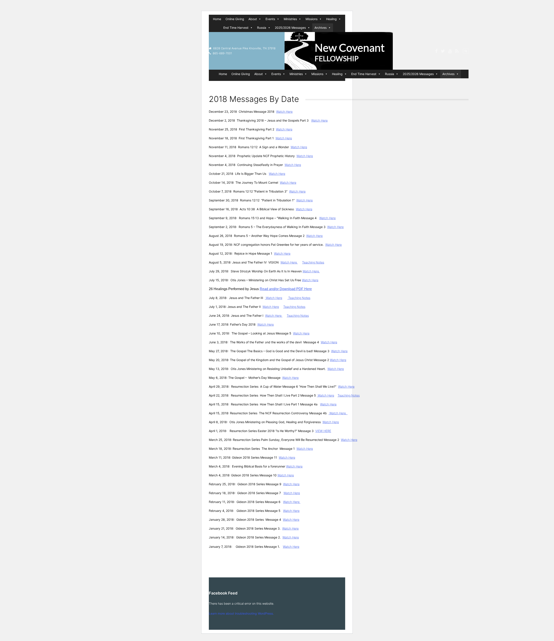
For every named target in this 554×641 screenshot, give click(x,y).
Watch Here (284, 111)
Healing (331, 19)
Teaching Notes (313, 262)
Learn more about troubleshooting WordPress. (241, 613)
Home (217, 19)
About (252, 19)
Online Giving (234, 19)
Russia (261, 27)
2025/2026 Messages (290, 27)
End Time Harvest (235, 27)
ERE (328, 431)
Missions (311, 19)
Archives (320, 27)
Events (270, 19)
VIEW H (320, 431)
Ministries (290, 19)
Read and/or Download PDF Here (286, 289)
